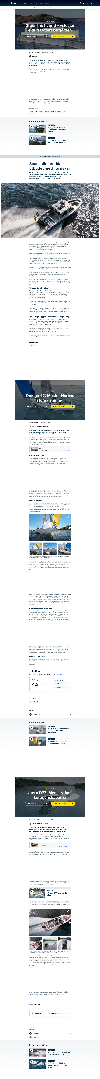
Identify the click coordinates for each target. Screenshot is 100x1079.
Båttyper (59, 7)
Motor (40, 111)
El (36, 111)
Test (65, 111)
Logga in (84, 3)
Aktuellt (21, 7)
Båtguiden (28, 7)
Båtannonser (36, 7)
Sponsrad (32, 345)
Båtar (25, 3)
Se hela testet (60, 36)
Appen (41, 3)
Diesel (31, 111)
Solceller (47, 111)
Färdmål (30, 3)
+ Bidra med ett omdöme (58, 674)
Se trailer (31, 36)
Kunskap (36, 3)
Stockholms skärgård (56, 111)
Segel (38, 701)
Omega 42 (66, 439)
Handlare (66, 7)
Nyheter (47, 3)
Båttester (44, 7)
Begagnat (32, 701)
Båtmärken (52, 7)
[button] (70, 528)
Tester (31, 114)
